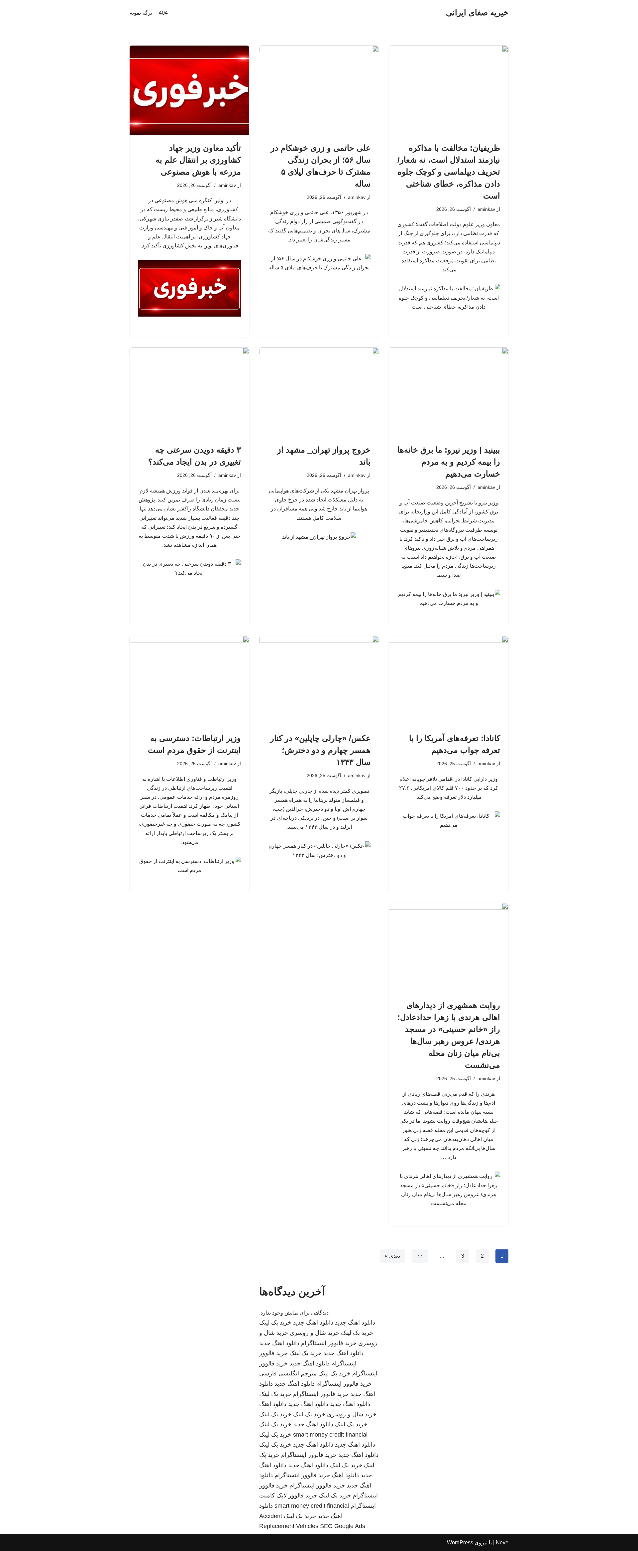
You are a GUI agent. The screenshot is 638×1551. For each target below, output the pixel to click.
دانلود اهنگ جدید (355, 1322)
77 (420, 1256)
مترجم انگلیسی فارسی (288, 1373)
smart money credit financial (330, 1434)
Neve (502, 1542)
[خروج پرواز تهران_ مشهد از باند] (319, 392)
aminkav (486, 209)
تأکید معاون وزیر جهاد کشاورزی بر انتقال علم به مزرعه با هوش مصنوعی (198, 159)
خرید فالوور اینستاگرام (329, 1343)
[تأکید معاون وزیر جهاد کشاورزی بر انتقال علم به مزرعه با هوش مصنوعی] (189, 90)
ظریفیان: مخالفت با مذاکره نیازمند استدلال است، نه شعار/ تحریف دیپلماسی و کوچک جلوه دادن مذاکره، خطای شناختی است (448, 171)
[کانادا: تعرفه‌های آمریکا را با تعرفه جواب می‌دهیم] (448, 681)
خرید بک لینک (275, 1322)
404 (163, 13)
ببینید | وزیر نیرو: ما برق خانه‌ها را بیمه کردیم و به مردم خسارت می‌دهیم (448, 461)
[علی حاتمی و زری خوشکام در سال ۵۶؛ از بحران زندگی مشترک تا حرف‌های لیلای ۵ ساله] (319, 90)
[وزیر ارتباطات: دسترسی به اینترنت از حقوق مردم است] (189, 681)
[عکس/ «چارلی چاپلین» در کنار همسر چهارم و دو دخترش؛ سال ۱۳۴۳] (319, 681)
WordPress (460, 1542)
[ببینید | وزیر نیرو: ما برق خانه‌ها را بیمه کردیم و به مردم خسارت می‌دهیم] (448, 392)
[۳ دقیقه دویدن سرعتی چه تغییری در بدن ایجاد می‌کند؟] (189, 392)
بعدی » (392, 1256)
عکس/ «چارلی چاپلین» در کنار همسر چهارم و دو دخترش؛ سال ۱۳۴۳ (320, 750)
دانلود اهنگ (272, 1404)
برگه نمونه (141, 13)
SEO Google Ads (342, 1526)
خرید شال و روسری (314, 1333)
